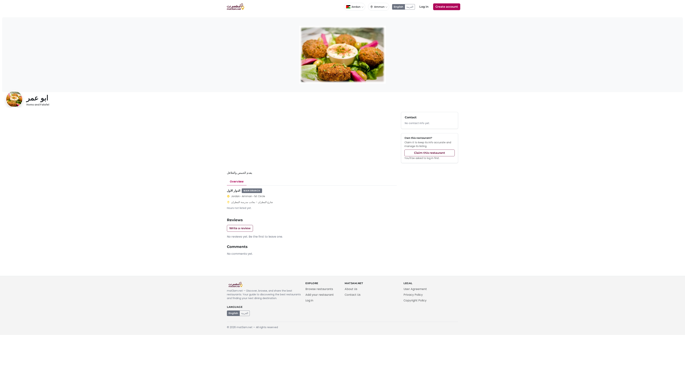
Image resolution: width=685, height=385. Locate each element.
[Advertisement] (312, 141)
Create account (446, 6)
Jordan (235, 196)
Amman (247, 196)
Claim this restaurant (429, 153)
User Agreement (415, 289)
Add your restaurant (319, 295)
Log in (423, 6)
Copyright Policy (415, 300)
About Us (351, 289)
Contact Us (353, 295)
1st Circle (259, 196)
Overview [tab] (237, 181)
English (398, 6)
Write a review (240, 228)
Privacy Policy (413, 295)
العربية (409, 6)
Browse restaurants (319, 289)
